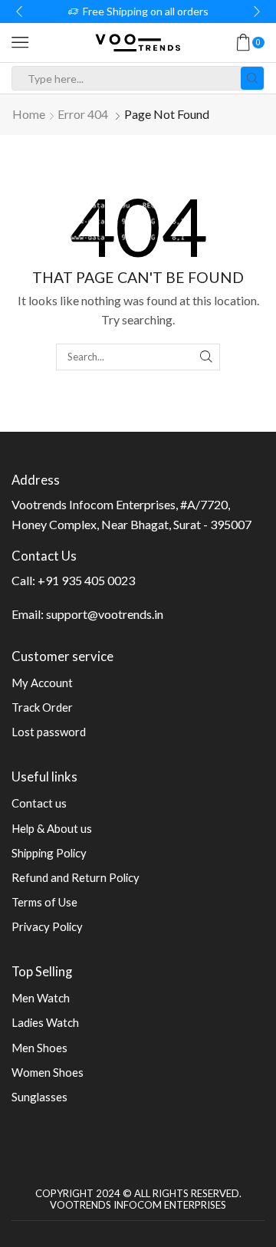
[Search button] (252, 78)
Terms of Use (44, 902)
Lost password (49, 732)
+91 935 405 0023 (86, 580)
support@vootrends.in (104, 614)
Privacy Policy (47, 926)
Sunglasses (39, 1097)
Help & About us (52, 828)
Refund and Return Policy (76, 877)
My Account (42, 682)
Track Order (42, 707)
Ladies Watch (45, 1022)
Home (28, 114)
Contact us (39, 803)
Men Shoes (39, 1048)
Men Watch (41, 998)
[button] (19, 11)
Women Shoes (48, 1072)
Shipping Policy (49, 853)
